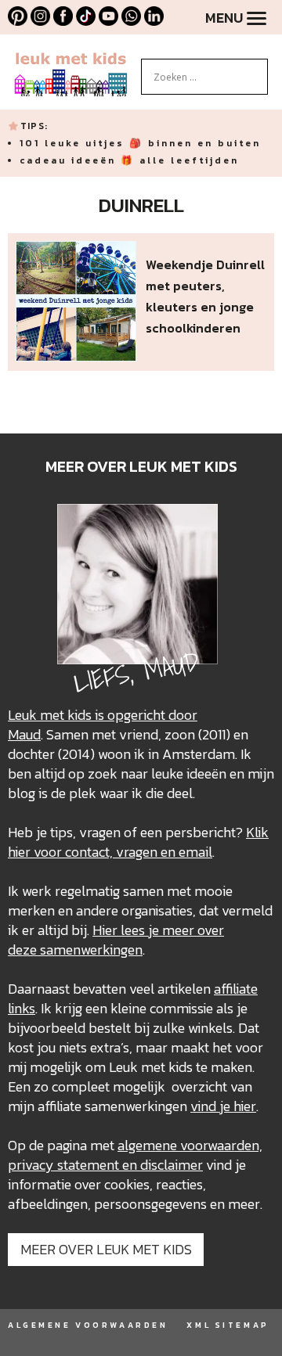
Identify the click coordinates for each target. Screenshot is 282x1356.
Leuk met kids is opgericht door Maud (102, 724)
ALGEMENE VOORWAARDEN (88, 1325)
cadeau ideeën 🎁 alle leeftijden (129, 160)
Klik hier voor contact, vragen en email (138, 842)
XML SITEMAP (227, 1325)
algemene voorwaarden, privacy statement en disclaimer (135, 1155)
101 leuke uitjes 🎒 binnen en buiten (140, 143)
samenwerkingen (91, 949)
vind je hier (223, 1106)
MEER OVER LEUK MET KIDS (106, 1249)
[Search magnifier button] (256, 70)
